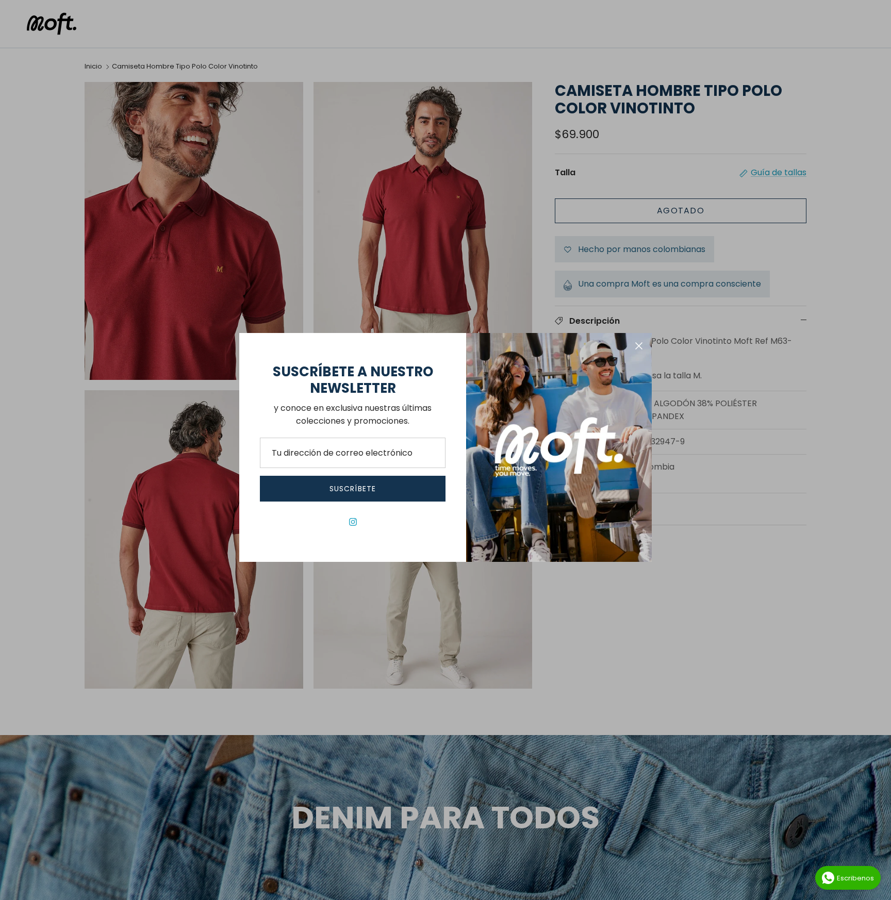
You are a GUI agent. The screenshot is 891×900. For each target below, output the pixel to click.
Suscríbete (352, 489)
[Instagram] (353, 522)
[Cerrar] (639, 346)
